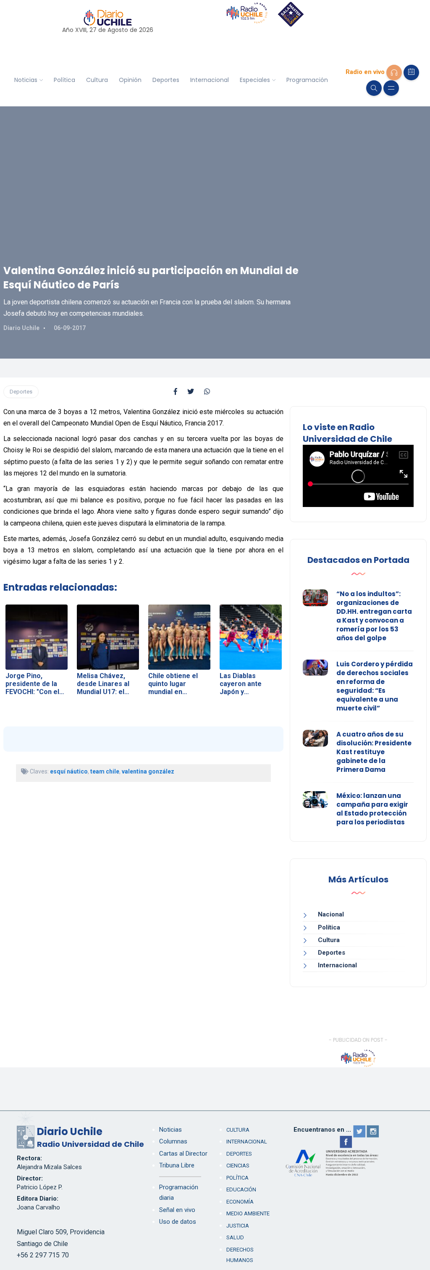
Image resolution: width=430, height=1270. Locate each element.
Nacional (331, 914)
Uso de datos (177, 1221)
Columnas (173, 1141)
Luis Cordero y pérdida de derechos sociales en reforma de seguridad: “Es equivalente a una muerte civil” (374, 686)
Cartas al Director (183, 1153)
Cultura (97, 80)
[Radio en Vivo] (394, 72)
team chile (104, 771)
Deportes (165, 80)
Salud (235, 1237)
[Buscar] (374, 88)
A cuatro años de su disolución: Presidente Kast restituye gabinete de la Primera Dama (374, 752)
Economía (240, 1202)
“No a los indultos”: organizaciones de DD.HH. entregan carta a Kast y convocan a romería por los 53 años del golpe (374, 615)
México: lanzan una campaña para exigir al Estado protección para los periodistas (372, 808)
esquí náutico (69, 771)
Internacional (209, 80)
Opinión (130, 80)
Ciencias (237, 1165)
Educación (241, 1189)
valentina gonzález (148, 771)
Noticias (25, 80)
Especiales (255, 80)
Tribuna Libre (176, 1165)
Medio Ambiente (248, 1213)
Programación (307, 80)
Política (64, 80)
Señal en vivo (177, 1210)
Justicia (237, 1225)
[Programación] (411, 72)
